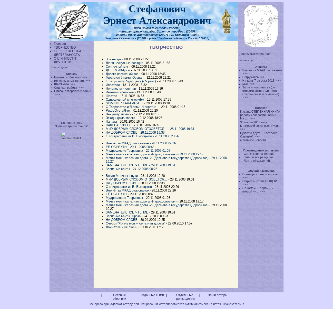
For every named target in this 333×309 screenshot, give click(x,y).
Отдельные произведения (185, 296)
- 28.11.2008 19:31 (181, 129)
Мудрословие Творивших (124, 198)
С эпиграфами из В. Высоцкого (129, 187)
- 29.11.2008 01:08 (157, 150)
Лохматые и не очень (121, 227)
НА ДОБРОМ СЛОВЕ (121, 183)
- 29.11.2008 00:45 (141, 147)
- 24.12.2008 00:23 (144, 169)
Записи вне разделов (258, 157)
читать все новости (252, 140)
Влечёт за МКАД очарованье (128, 190)
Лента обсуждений (257, 160)
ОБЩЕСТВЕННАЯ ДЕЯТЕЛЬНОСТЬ (67, 53)
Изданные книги (152, 295)
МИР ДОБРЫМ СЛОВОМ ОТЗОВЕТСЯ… (136, 179)
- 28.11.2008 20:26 (166, 136)
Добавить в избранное (255, 54)
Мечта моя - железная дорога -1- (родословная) (141, 201)
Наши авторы (217, 295)
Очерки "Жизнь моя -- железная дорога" (135, 223)
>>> (245, 73)
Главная (60, 44)
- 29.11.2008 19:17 (190, 154)
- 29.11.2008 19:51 (162, 165)
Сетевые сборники (119, 296)
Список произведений (259, 154)
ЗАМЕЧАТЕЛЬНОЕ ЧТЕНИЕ (127, 212)
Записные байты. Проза (123, 216)
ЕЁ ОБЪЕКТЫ (116, 194)
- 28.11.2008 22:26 (163, 143)
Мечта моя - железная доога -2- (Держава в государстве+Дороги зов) (157, 205)
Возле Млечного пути (122, 176)
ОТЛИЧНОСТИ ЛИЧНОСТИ (65, 60)
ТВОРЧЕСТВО (65, 47)
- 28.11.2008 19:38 (151, 132)
